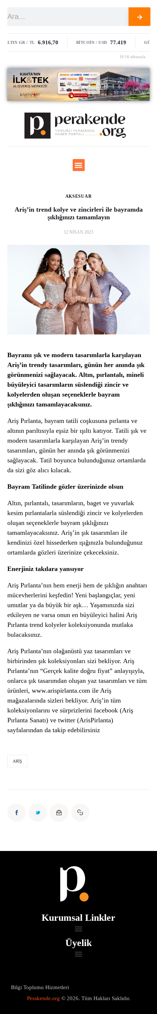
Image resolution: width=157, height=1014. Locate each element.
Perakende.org (43, 998)
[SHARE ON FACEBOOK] (16, 812)
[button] (79, 165)
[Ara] (140, 16)
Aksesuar (78, 196)
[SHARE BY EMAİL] (59, 812)
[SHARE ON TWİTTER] (37, 812)
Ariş (17, 761)
